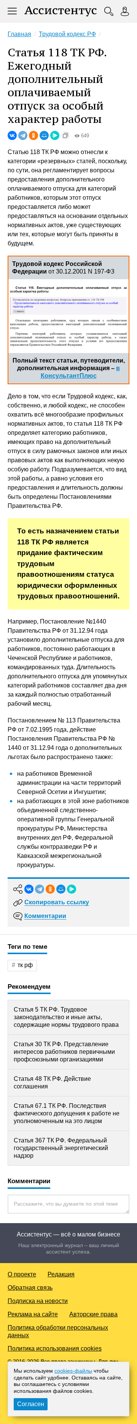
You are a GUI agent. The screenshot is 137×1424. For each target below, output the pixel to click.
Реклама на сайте (33, 1314)
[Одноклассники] (33, 135)
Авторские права (93, 1314)
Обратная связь (30, 1287)
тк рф (25, 965)
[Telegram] (22, 135)
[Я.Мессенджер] (54, 135)
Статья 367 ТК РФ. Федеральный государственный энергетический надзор (61, 1148)
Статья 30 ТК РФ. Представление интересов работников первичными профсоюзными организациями (64, 1052)
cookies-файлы (73, 1371)
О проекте (22, 1274)
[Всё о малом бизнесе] (60, 11)
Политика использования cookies (55, 1348)
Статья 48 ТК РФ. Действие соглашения (52, 1083)
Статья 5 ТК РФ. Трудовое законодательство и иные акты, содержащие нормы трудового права (66, 1017)
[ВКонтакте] (12, 135)
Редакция (61, 1274)
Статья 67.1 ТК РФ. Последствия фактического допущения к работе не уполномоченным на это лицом (66, 1113)
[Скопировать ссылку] (65, 135)
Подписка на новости (38, 1301)
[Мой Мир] (44, 135)
